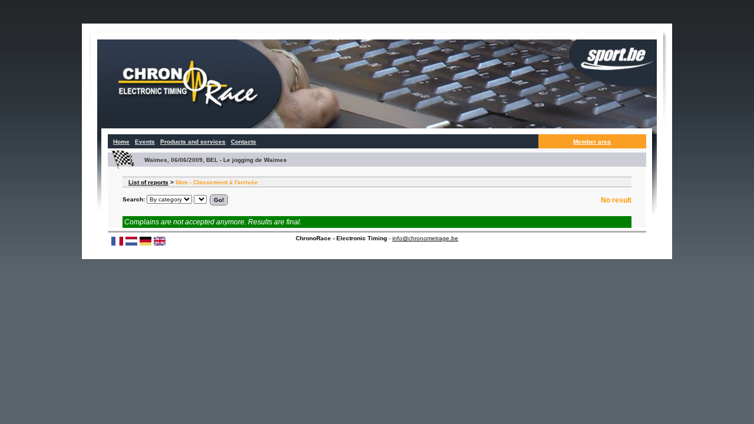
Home (121, 141)
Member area (592, 141)
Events (145, 141)
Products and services (193, 141)
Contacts (243, 141)
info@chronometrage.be (425, 238)
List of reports (148, 182)
